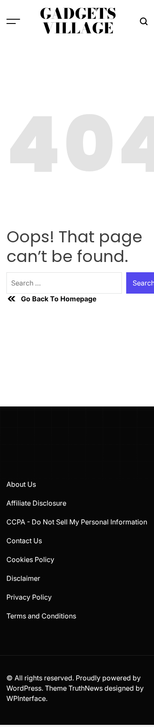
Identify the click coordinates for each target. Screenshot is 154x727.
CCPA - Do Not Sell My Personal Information (76, 522)
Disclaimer (23, 578)
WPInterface (26, 698)
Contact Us (24, 540)
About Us (21, 484)
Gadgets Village (78, 20)
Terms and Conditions (41, 616)
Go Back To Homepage (58, 298)
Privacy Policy (29, 597)
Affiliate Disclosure (36, 503)
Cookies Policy (30, 559)
